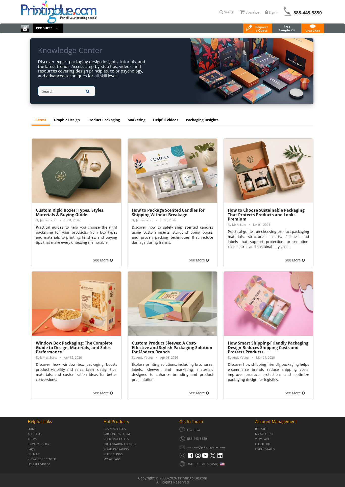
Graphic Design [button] (67, 119)
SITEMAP (33, 454)
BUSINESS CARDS (115, 429)
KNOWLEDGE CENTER (42, 459)
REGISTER (261, 429)
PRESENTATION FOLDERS (120, 444)
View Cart (252, 13)
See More (101, 260)
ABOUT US (34, 434)
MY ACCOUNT (264, 434)
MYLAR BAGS (112, 459)
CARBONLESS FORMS (117, 434)
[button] (312, 28)
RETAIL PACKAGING (116, 449)
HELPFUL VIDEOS (39, 464)
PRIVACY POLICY (38, 444)
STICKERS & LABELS (116, 439)
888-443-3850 (307, 13)
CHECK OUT (262, 444)
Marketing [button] (136, 119)
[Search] (87, 91)
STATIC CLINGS (113, 454)
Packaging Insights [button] (202, 119)
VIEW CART (262, 439)
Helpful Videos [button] (165, 119)
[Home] (25, 29)
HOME (32, 429)
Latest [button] (40, 119)
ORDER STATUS (265, 449)
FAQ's (31, 449)
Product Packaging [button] (103, 119)
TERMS (32, 439)
